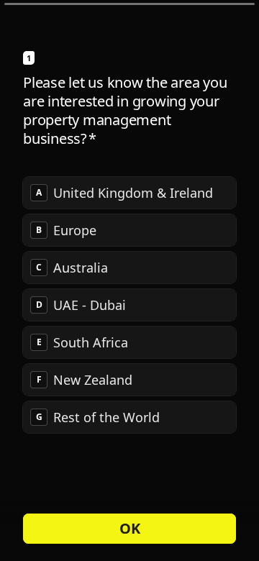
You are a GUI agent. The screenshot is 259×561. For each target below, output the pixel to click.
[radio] (129, 193)
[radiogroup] (129, 305)
